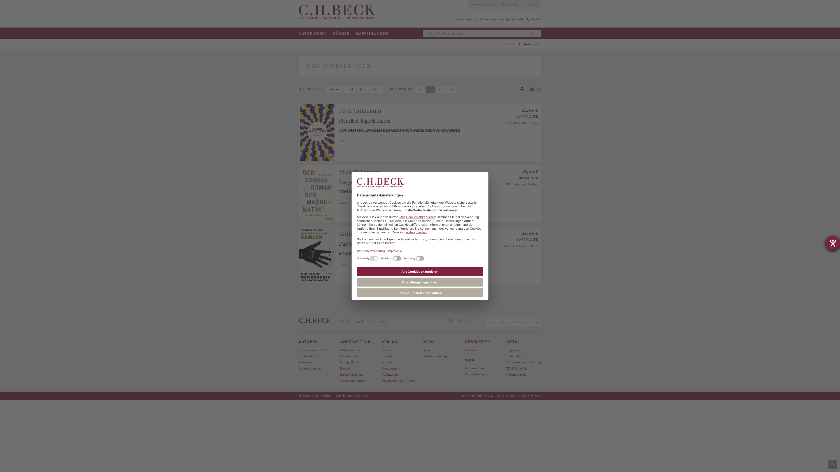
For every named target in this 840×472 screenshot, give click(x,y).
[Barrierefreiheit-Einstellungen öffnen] (833, 243)
